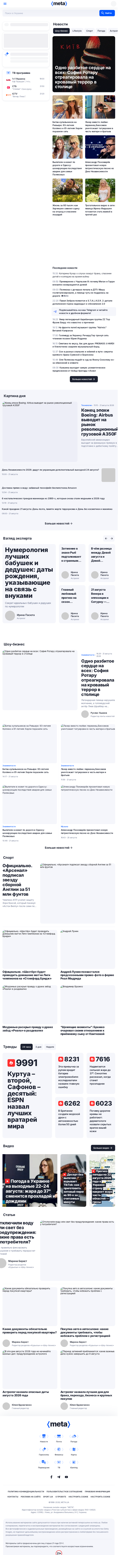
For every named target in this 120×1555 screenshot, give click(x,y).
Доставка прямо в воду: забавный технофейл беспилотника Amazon (39, 487)
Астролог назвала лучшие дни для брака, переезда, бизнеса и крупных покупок (86, 1395)
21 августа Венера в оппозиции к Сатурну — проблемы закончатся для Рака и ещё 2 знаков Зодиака (101, 596)
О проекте (60, 1497)
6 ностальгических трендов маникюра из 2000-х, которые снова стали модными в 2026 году (53, 498)
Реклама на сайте (31, 1497)
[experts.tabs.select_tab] (106, 538)
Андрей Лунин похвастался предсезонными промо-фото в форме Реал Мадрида (87, 975)
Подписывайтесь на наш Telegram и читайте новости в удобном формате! (83, 311)
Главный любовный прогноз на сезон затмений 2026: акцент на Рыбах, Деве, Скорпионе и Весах (70, 596)
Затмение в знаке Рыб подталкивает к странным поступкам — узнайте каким (71, 555)
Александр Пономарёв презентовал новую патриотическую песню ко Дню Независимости (99, 167)
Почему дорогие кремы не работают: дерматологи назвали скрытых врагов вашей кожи (100, 1121)
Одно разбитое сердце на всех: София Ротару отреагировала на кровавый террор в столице (97, 678)
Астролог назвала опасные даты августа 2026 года (25, 1393)
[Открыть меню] (5, 3)
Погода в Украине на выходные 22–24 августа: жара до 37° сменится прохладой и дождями (29, 1180)
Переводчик (44, 1467)
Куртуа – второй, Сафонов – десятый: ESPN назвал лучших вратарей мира (24, 1100)
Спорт (89, 30)
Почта (59, 1441)
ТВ (59, 1467)
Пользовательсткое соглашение (64, 1491)
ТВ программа (21, 72)
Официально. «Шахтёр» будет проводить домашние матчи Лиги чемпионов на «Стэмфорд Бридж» (27, 975)
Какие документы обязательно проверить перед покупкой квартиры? (29, 1330)
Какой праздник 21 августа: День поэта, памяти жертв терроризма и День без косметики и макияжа (57, 509)
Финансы (59, 1454)
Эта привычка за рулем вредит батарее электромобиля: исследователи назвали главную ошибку (68, 1076)
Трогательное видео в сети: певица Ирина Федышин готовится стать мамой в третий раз (100, 210)
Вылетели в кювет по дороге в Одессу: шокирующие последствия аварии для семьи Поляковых (67, 168)
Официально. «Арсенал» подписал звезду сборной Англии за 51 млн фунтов (17, 880)
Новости (44, 1441)
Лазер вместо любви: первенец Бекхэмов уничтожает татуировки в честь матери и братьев (99, 127)
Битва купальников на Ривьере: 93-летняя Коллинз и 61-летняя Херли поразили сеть (67, 127)
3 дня (38, 1046)
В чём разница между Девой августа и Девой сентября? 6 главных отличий (101, 555)
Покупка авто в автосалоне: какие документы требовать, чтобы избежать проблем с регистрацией (85, 1332)
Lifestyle (77, 30)
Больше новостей (57, 523)
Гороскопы (44, 1454)
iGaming (74, 1467)
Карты (74, 1454)
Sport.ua (48, 1497)
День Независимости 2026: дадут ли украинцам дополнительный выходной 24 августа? (50, 469)
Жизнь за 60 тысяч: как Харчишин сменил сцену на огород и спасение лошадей (66, 210)
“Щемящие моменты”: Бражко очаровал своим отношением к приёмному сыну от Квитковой (82, 1030)
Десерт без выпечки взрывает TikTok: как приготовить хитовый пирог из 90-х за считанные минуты (73, 1180)
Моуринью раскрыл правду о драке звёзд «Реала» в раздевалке (27, 1028)
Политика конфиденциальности (26, 1491)
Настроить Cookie (78, 1497)
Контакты (13, 1497)
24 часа (26, 1046)
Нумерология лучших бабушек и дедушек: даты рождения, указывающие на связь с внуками (29, 572)
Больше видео (101, 1148)
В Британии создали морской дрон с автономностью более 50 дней (69, 1117)
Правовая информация (97, 1491)
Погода (101, 30)
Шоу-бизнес (61, 30)
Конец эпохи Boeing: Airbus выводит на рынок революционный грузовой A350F (99, 422)
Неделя (50, 1046)
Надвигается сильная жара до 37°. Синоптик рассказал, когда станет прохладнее (100, 1075)
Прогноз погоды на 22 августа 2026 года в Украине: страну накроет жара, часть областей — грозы (102, 1180)
